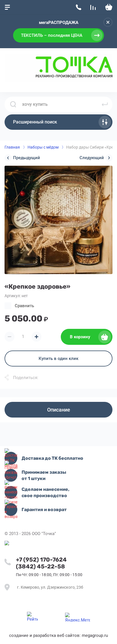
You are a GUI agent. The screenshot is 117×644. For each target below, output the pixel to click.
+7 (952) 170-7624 (41, 559)
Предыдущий (26, 157)
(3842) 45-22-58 (40, 566)
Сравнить (24, 305)
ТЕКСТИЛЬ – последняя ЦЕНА (51, 35)
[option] (58, 220)
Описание (58, 410)
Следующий (92, 157)
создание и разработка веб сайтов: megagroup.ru (58, 635)
